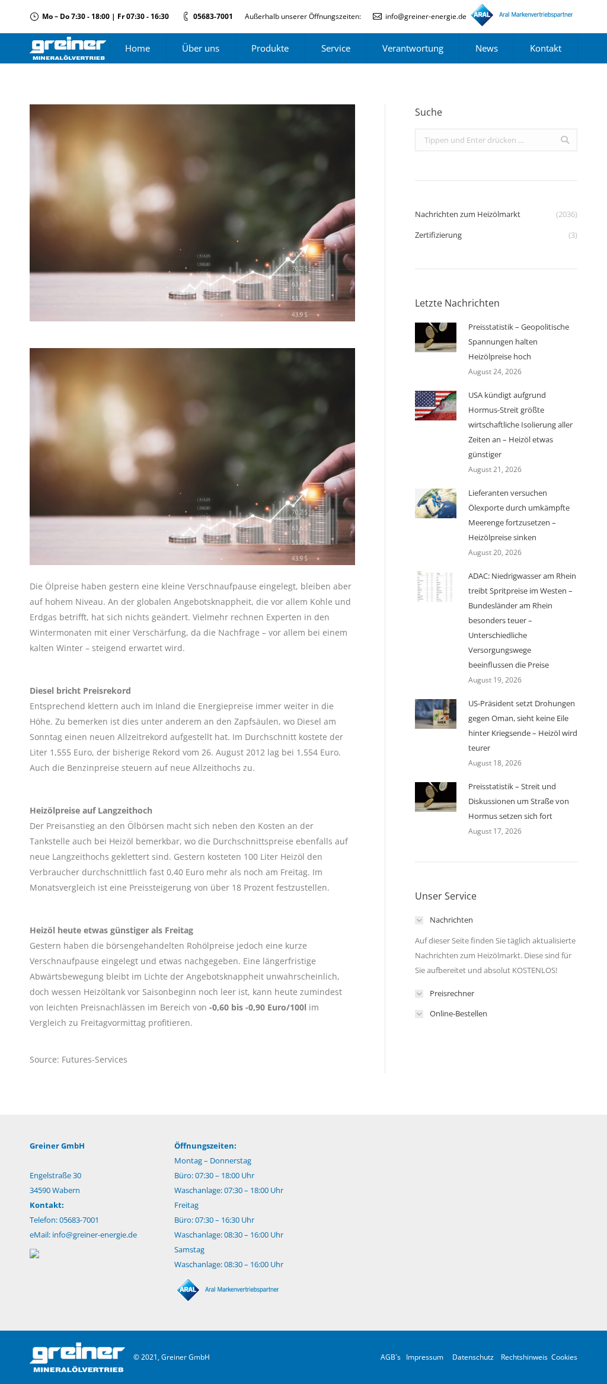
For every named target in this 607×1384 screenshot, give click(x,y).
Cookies (564, 1357)
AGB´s (391, 1357)
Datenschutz (473, 1357)
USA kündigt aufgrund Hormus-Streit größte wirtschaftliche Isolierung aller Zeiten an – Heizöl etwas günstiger (520, 425)
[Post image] (435, 337)
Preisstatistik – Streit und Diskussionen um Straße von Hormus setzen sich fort (518, 801)
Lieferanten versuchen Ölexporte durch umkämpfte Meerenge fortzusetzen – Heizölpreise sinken (519, 515)
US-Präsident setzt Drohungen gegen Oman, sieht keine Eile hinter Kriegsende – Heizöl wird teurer (522, 725)
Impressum (424, 1357)
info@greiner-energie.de (426, 16)
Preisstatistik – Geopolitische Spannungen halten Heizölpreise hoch (518, 341)
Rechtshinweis (524, 1357)
